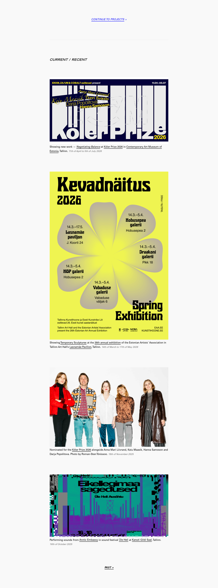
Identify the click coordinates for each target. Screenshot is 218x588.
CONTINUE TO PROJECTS (107, 19)
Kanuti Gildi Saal (142, 540)
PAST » (109, 568)
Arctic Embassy (88, 540)
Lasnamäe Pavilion (80, 347)
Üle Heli (123, 540)
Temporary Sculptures (73, 343)
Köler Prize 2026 (113, 147)
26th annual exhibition (108, 343)
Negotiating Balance (88, 147)
